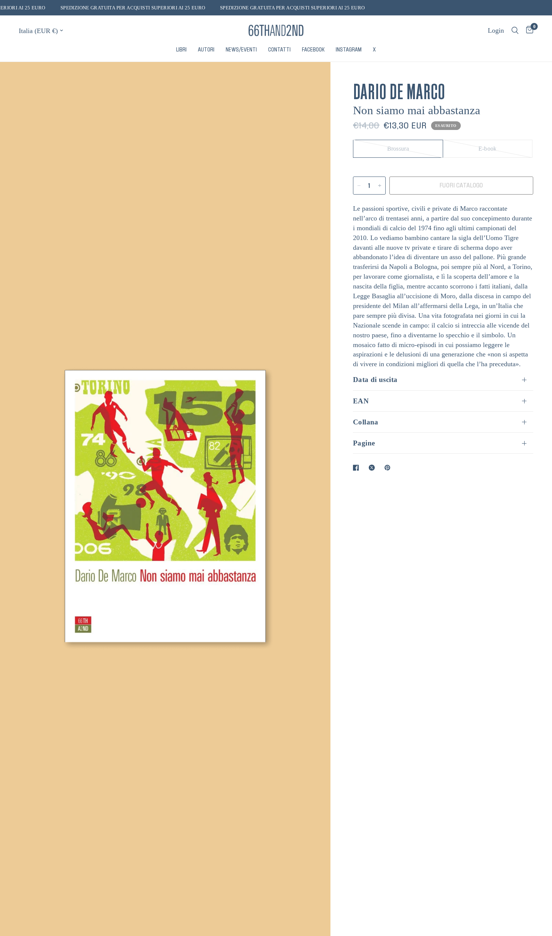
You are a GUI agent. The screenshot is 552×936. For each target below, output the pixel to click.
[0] (527, 30)
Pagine (364, 443)
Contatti (279, 49)
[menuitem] (181, 50)
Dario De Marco (399, 90)
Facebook (313, 49)
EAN (361, 401)
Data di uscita (375, 379)
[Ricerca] (515, 30)
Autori (206, 49)
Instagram (349, 49)
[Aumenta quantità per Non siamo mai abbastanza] (379, 185)
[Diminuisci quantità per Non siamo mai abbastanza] (359, 185)
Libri (181, 49)
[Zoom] (315, 78)
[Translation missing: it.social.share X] (373, 467)
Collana (366, 422)
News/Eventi (241, 49)
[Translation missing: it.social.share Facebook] (357, 467)
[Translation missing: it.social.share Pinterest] (389, 467)
